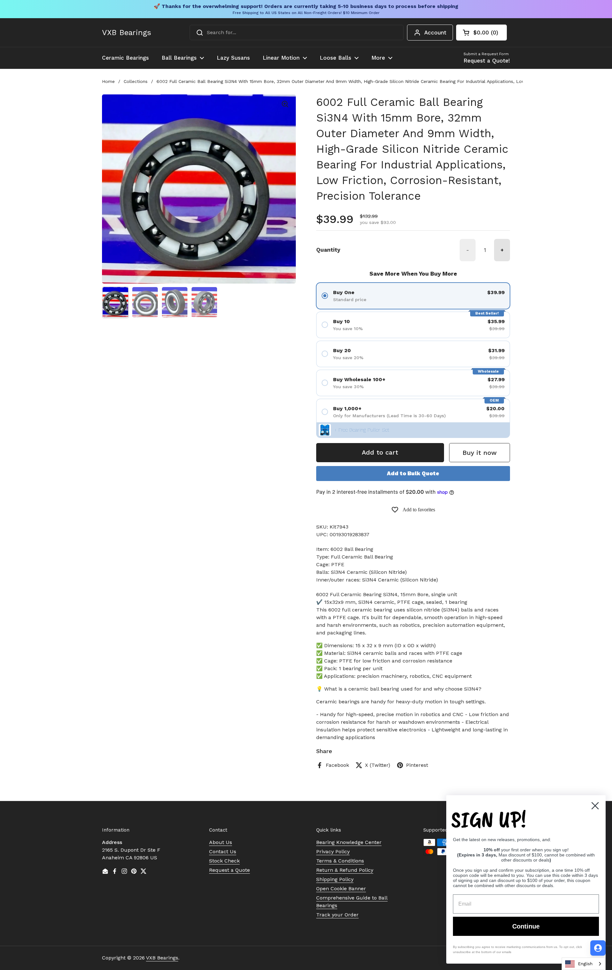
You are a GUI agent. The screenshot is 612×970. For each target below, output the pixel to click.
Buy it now (480, 452)
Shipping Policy (334, 879)
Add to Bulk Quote (413, 473)
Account (435, 32)
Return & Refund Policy (344, 870)
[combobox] (297, 32)
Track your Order (337, 915)
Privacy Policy (333, 851)
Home (108, 81)
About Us (220, 842)
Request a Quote (229, 870)
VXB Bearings (126, 32)
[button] (481, 33)
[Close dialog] (595, 806)
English (585, 963)
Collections (136, 81)
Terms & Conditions (340, 861)
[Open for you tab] (598, 948)
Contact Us (222, 851)
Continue (526, 926)
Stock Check (224, 861)
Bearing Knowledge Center (349, 842)
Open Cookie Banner (341, 888)
